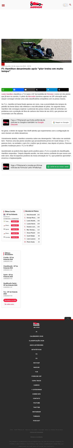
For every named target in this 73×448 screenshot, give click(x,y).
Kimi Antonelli (31, 214)
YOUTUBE (36, 403)
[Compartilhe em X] (40, 89)
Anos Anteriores (36, 345)
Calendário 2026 (36, 336)
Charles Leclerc (32, 226)
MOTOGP (36, 363)
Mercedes (32, 96)
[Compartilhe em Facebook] (18, 89)
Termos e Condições (36, 436)
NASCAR (36, 367)
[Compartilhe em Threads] (63, 89)
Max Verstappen (32, 230)
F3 (36, 358)
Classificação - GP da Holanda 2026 (10, 267)
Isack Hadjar (31, 236)
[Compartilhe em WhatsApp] (7, 89)
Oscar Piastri (31, 233)
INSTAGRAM (36, 412)
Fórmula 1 (50, 94)
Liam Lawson (31, 239)
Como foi (15, 221)
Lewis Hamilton (7, 94)
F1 (3, 64)
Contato (36, 398)
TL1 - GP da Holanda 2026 (10, 293)
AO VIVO (37, 327)
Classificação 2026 (36, 340)
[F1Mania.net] (36, 5)
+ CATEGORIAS (36, 389)
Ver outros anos (9, 304)
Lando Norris (31, 223)
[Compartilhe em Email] (29, 89)
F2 (36, 354)
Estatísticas (36, 349)
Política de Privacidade (36, 432)
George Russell (32, 217)
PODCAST (36, 420)
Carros (36, 385)
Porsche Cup (36, 376)
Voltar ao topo (67, 319)
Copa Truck (36, 380)
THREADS (36, 416)
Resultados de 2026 (10, 300)
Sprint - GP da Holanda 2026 (8, 275)
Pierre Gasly (31, 242)
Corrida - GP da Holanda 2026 (8, 258)
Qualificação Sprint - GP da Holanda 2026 (10, 284)
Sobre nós (36, 394)
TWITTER (36, 407)
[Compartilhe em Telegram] (52, 89)
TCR (36, 372)
